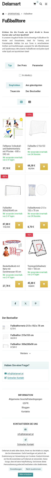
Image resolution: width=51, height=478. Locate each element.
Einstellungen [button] (16, 469)
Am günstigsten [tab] (34, 85)
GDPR (25, 403)
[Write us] (25, 439)
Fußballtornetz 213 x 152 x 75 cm (37, 209)
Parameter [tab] (37, 65)
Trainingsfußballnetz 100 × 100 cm (37, 267)
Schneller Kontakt (15, 378)
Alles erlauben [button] (25, 474)
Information (25, 395)
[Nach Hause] (3, 14)
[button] (19, 166)
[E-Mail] (25, 429)
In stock (27, 75)
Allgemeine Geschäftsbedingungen (25, 399)
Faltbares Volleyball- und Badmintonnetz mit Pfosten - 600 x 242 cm (12, 150)
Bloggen (26, 407)
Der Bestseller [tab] (33, 91)
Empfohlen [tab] (14, 85)
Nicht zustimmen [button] (33, 469)
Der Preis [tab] (22, 65)
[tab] (21, 102)
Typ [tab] (10, 65)
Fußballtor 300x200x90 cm (10, 209)
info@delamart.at (15, 373)
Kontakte (25, 411)
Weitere (24, 353)
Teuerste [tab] (15, 91)
